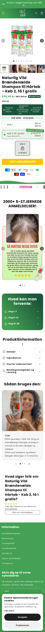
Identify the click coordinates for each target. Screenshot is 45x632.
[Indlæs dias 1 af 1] (13, 61)
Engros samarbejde (11, 558)
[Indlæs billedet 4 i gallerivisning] (32, 69)
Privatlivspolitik (9, 548)
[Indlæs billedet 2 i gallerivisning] (13, 69)
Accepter (22, 617)
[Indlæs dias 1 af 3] (19, 61)
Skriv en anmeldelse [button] (22, 512)
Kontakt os (7, 553)
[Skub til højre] (42, 41)
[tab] (20, 285)
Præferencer (22, 625)
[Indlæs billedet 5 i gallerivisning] (41, 69)
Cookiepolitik (8, 543)
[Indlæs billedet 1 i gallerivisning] (4, 69)
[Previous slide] (3, 248)
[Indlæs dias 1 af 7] (29, 61)
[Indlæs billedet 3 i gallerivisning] (22, 69)
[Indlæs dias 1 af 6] (26, 61)
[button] (36, 13)
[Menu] (3, 13)
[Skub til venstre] (3, 41)
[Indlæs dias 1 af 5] (24, 61)
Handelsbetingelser (11, 533)
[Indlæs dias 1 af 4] (21, 61)
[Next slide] (42, 248)
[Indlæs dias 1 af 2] (16, 61)
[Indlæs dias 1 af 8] (31, 61)
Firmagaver (7, 563)
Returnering (7, 538)
